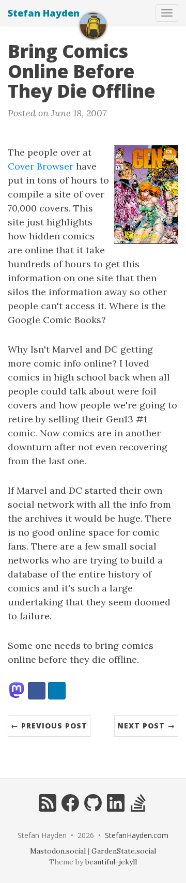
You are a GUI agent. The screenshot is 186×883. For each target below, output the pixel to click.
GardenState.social (123, 851)
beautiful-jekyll (111, 861)
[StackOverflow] (138, 809)
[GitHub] (93, 809)
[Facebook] (70, 809)
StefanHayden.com (136, 835)
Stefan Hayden (44, 13)
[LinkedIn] (116, 809)
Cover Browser (40, 166)
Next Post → (146, 725)
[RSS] (47, 809)
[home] (93, 26)
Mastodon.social (58, 851)
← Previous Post (49, 725)
